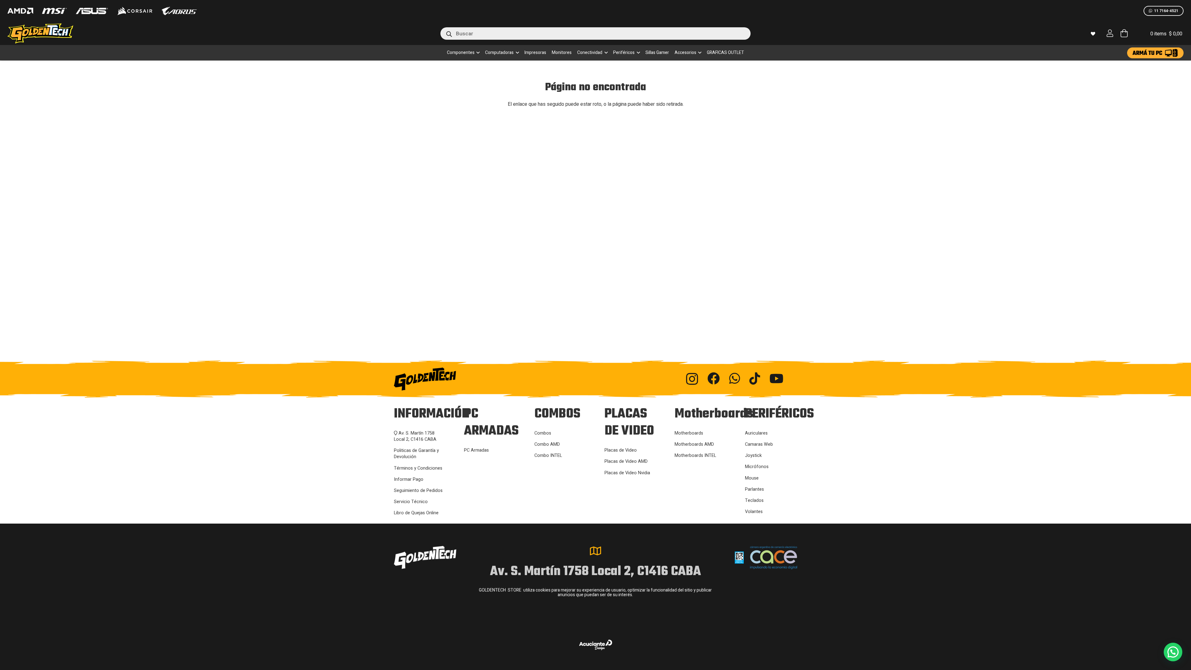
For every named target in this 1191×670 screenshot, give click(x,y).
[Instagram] (692, 379)
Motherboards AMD (694, 444)
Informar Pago (408, 479)
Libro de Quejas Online (416, 513)
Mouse (752, 478)
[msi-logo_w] (54, 11)
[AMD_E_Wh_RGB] (20, 11)
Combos (542, 433)
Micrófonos (757, 466)
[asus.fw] (91, 11)
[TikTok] (754, 378)
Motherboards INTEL (695, 455)
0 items (1166, 34)
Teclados (754, 500)
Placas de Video (620, 450)
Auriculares (756, 433)
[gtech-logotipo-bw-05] (456, 379)
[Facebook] (713, 378)
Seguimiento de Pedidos (418, 490)
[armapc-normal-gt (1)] (1155, 52)
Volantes (754, 511)
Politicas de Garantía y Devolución (416, 453)
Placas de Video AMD (626, 461)
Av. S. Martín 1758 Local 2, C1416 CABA (415, 436)
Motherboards (689, 433)
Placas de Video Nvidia (627, 473)
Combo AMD (547, 444)
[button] (477, 52)
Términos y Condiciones (418, 468)
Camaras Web (759, 444)
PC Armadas (476, 450)
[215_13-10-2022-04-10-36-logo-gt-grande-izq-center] (47, 33)
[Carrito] (1124, 33)
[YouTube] (776, 378)
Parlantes (754, 489)
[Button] (1110, 33)
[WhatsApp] (734, 378)
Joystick (753, 455)
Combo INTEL (548, 455)
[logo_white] (134, 11)
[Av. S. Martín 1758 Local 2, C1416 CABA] (595, 551)
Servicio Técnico (411, 501)
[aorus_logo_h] (179, 11)
